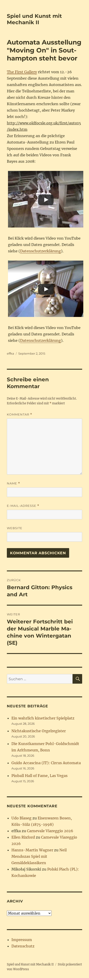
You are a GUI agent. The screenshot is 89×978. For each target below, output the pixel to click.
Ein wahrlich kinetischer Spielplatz (42, 718)
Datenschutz (22, 946)
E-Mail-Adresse (23, 506)
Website (14, 528)
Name (13, 483)
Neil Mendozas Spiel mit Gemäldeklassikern (39, 856)
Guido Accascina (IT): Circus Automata (46, 763)
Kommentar (19, 414)
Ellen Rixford (23, 837)
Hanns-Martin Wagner (32, 850)
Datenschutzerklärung (40, 251)
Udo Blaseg (21, 818)
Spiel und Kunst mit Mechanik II (34, 19)
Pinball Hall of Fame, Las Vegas (39, 775)
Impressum (21, 939)
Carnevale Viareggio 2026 (50, 831)
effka (10, 353)
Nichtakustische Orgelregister (38, 731)
